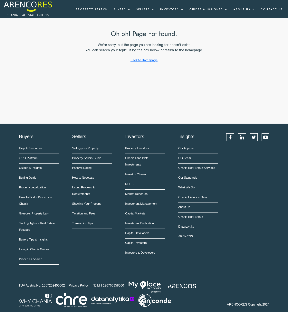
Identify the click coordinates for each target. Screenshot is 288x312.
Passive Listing (81, 167)
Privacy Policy (79, 285)
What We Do (186, 187)
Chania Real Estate (190, 216)
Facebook (230, 137)
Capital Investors (136, 242)
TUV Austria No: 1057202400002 (42, 285)
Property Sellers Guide (86, 158)
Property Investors (137, 148)
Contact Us (272, 9)
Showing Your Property (86, 203)
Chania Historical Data (192, 197)
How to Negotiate (83, 177)
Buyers (120, 9)
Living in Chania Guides (34, 249)
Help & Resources (31, 148)
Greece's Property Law (34, 213)
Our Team (184, 158)
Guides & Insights (206, 9)
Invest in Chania (135, 174)
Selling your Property (85, 148)
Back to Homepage (144, 60)
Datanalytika (186, 226)
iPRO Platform (28, 158)
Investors (169, 9)
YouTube (265, 137)
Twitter (254, 137)
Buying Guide (27, 177)
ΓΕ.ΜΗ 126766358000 (108, 285)
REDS (129, 184)
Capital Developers (137, 233)
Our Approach (187, 148)
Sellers (143, 9)
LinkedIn (242, 137)
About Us (241, 9)
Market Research (136, 193)
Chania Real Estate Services (196, 167)
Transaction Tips (82, 223)
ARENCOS (185, 236)
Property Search (92, 9)
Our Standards (187, 177)
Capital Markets (135, 213)
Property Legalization (32, 187)
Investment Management (141, 203)
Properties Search (30, 259)
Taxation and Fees (83, 213)
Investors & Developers (140, 252)
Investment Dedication (139, 223)
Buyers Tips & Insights (33, 239)
